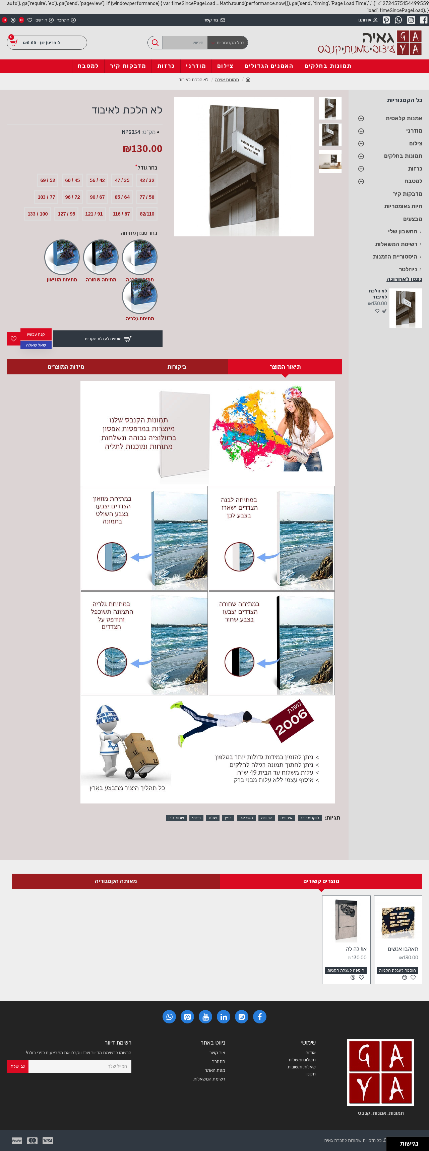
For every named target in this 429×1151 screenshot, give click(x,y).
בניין (228, 818)
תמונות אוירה (227, 80)
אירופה (287, 818)
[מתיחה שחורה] (101, 257)
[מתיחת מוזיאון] (62, 257)
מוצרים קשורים (321, 881)
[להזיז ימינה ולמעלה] (395, 1142)
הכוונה (266, 818)
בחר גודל (147, 167)
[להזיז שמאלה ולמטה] (391, 1146)
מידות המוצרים (66, 366)
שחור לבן (176, 818)
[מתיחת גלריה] (140, 296)
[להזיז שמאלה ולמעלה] (391, 1142)
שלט (213, 818)
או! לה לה (356, 949)
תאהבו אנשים (403, 949)
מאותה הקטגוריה (116, 881)
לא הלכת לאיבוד (378, 294)
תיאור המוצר (285, 366)
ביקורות (177, 366)
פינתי (196, 818)
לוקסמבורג (310, 818)
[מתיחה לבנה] (140, 257)
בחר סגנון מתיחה (139, 233)
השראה (246, 818)
